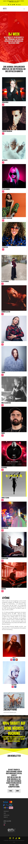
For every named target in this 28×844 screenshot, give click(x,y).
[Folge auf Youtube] (17, 660)
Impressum (6, 811)
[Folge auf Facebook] (14, 660)
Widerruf (6, 817)
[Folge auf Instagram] (3, 105)
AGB (5, 813)
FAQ (5, 823)
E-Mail (10, 791)
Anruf (17, 791)
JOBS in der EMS (7, 821)
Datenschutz (6, 815)
